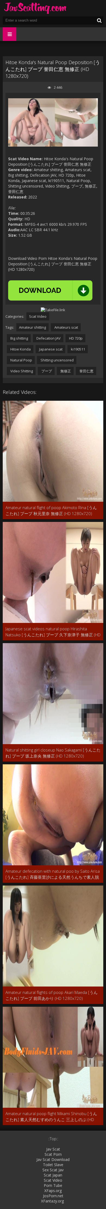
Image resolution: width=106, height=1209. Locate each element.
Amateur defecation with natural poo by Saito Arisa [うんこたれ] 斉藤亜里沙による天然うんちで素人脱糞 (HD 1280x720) (52, 874)
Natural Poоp (21, 360)
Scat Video (37, 316)
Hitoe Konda (20, 349)
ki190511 (77, 349)
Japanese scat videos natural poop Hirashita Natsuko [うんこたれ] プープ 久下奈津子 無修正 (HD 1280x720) (53, 632)
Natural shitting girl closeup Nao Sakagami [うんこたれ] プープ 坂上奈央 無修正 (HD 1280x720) (53, 753)
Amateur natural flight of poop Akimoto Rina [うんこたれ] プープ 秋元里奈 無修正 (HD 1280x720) (51, 510)
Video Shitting (21, 371)
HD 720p (75, 338)
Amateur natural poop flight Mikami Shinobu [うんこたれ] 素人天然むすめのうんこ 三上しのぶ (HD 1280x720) (51, 1116)
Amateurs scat (66, 327)
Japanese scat (50, 349)
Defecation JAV (48, 338)
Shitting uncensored (57, 360)
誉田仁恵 (86, 371)
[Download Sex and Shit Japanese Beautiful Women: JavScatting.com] (35, 8)
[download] (50, 290)
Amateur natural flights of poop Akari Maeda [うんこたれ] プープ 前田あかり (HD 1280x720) (51, 995)
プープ (46, 371)
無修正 (65, 371)
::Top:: (53, 1138)
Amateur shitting (32, 327)
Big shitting (19, 338)
